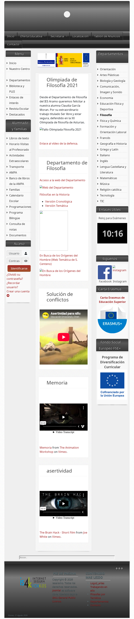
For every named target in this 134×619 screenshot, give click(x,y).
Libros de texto (19, 138)
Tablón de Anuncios (107, 36)
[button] (118, 14)
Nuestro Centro (19, 69)
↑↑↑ (119, 569)
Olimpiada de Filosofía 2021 (62, 82)
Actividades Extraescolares (19, 158)
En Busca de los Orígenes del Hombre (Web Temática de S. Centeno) (59, 260)
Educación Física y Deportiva (112, 106)
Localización (80, 36)
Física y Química (110, 121)
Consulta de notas (17, 226)
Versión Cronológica (58, 201)
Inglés (104, 161)
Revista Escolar (19, 109)
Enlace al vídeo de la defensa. (59, 143)
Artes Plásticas (109, 75)
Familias (14, 190)
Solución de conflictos (60, 297)
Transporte (16, 167)
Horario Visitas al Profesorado (19, 147)
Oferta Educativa (31, 36)
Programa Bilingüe (16, 215)
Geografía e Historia (113, 144)
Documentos (17, 235)
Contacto (13, 44)
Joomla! (56, 590)
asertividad (59, 470)
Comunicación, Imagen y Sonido (111, 89)
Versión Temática (56, 206)
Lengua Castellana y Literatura (113, 169)
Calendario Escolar (16, 198)
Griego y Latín (109, 149)
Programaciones (20, 207)
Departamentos (19, 80)
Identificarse (19, 268)
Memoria (57, 382)
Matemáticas (108, 178)
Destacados (17, 114)
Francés (105, 138)
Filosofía (106, 115)
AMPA (13, 172)
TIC (102, 201)
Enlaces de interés (16, 100)
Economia (106, 98)
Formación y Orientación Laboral (113, 129)
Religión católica (110, 190)
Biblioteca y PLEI (16, 88)
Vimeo (62, 452)
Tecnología (107, 195)
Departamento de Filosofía (67, 165)
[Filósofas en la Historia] (54, 230)
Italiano (105, 155)
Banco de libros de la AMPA (19, 181)
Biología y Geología (112, 81)
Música (104, 184)
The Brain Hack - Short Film (57, 532)
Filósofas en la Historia (54, 194)
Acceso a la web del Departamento (62, 180)
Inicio (10, 36)
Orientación (108, 69)
